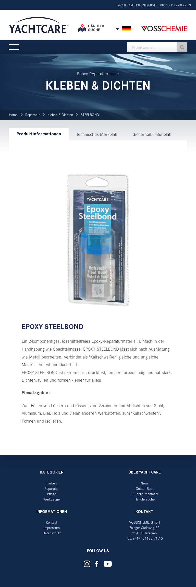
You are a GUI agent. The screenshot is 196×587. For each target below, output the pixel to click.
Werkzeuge (51, 499)
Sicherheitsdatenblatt (152, 134)
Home (13, 114)
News (145, 483)
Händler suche (96, 28)
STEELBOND (90, 114)
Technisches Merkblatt (96, 134)
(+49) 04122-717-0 (148, 538)
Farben (51, 483)
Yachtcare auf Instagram (87, 564)
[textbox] (157, 47)
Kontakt (51, 522)
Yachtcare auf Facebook (97, 564)
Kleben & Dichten (60, 114)
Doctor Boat (144, 488)
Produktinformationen (39, 134)
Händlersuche (144, 499)
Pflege (51, 493)
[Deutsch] (126, 29)
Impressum (52, 527)
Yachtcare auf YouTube (108, 564)
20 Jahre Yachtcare (144, 493)
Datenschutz (52, 533)
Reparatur (32, 114)
